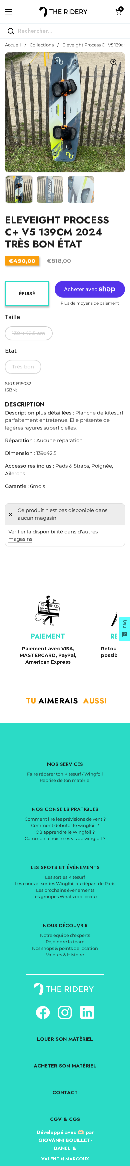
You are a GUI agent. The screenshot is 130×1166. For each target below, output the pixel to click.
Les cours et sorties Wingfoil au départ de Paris (65, 883)
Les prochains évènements (65, 890)
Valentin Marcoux (65, 1159)
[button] (118, 11)
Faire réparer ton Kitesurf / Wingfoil (65, 774)
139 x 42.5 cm (28, 333)
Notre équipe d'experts (65, 935)
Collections (42, 44)
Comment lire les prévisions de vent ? (65, 819)
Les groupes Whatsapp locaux (65, 896)
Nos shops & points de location (65, 948)
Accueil (13, 44)
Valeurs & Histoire (65, 954)
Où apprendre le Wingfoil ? (65, 832)
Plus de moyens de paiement (90, 303)
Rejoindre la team (65, 941)
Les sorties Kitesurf (65, 877)
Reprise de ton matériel (65, 780)
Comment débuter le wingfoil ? (65, 825)
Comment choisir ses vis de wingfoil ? (65, 838)
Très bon (23, 367)
